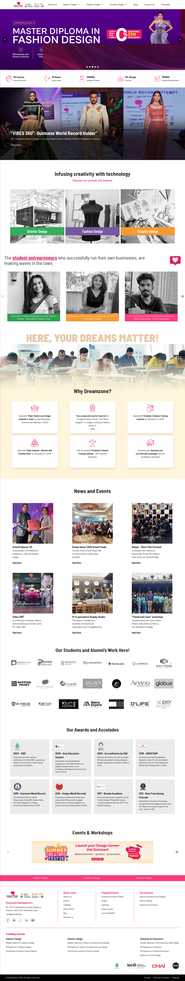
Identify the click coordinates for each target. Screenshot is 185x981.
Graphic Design (144, 878)
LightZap (105, 905)
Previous (2, 296)
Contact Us (68, 917)
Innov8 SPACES (108, 913)
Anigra (104, 901)
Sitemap (175, 978)
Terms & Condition (161, 978)
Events (66, 901)
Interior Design (40, 878)
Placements (68, 909)
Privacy (147, 978)
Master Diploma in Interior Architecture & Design (88, 943)
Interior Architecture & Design (152, 897)
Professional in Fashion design (18, 947)
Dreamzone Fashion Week (112, 897)
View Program (20, 223)
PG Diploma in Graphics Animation (154, 951)
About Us (67, 897)
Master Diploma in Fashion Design (20, 943)
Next (182, 296)
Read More (16, 145)
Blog (65, 913)
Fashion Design (92, 878)
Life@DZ (67, 905)
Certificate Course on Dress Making (21, 951)
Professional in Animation (151, 947)
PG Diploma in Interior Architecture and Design (87, 947)
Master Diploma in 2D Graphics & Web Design (159, 943)
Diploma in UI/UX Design (150, 955)
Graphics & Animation (148, 905)
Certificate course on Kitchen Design (83, 951)
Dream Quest (107, 909)
